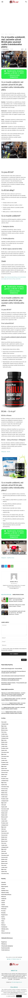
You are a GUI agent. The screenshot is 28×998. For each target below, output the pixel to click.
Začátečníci (4, 926)
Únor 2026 (3, 722)
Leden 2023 (4, 746)
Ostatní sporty (4, 906)
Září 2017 (3, 829)
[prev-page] (2, 618)
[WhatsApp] (12, 566)
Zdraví (3, 930)
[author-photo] (14, 579)
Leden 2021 (4, 760)
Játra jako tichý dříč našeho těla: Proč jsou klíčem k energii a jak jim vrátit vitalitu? (13, 672)
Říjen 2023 (3, 740)
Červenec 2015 (5, 873)
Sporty (3, 916)
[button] (2, 2)
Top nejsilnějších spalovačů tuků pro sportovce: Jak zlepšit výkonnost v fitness (17, 612)
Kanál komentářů (5, 948)
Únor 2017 (3, 843)
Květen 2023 (4, 742)
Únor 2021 (3, 758)
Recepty (3, 912)
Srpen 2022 (4, 750)
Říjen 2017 (3, 827)
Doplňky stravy (11, 34)
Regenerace (4, 914)
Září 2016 (3, 851)
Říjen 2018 (3, 802)
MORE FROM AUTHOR (18, 594)
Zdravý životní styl (5, 933)
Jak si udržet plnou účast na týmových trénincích (13, 675)
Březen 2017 (4, 841)
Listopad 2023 (4, 738)
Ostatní (3, 900)
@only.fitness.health (14, 959)
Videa (2, 920)
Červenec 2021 (5, 756)
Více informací (14, 992)
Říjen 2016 (3, 849)
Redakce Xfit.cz (6, 49)
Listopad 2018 (4, 800)
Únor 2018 (3, 819)
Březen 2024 (4, 730)
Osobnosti (3, 898)
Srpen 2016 (4, 853)
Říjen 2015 (3, 869)
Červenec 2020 (5, 770)
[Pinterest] (9, 566)
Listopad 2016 (4, 847)
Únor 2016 (3, 865)
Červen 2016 (4, 857)
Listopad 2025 (4, 724)
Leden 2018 (4, 821)
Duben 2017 (4, 839)
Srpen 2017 (4, 831)
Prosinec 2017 (4, 823)
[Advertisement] (14, 18)
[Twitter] (5, 566)
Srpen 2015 (4, 871)
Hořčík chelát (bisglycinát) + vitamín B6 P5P (11, 668)
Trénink (3, 918)
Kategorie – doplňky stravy (7, 557)
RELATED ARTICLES (6, 594)
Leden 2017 (4, 845)
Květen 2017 (4, 837)
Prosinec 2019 (4, 778)
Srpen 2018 (4, 806)
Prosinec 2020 (4, 762)
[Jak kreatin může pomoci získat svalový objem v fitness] (4, 606)
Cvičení (3, 888)
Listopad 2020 (4, 764)
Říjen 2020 (3, 766)
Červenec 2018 (5, 808)
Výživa (6, 34)
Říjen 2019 (3, 782)
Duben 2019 (4, 792)
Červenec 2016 (5, 855)
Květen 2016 (4, 859)
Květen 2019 (4, 790)
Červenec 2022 (5, 752)
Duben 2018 (4, 814)
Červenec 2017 (5, 833)
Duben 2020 (4, 774)
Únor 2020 (3, 776)
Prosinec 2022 (4, 748)
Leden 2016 (4, 867)
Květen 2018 (4, 812)
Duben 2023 (4, 744)
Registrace (4, 941)
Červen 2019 (4, 788)
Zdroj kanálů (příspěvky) (7, 945)
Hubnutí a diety (5, 892)
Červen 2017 (4, 835)
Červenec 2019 (5, 786)
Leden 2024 (4, 734)
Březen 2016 (4, 863)
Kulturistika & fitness (6, 894)
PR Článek (3, 908)
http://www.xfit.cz (14, 583)
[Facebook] (2, 566)
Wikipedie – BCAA (5, 451)
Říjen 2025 (3, 726)
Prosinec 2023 (4, 736)
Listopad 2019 (4, 780)
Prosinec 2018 (4, 798)
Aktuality (3, 882)
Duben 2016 (4, 861)
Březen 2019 (4, 794)
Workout (3, 924)
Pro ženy (3, 910)
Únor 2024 (3, 732)
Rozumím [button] (19, 996)
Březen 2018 (4, 817)
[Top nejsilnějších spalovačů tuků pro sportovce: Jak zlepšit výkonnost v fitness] (4, 612)
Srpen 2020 (4, 768)
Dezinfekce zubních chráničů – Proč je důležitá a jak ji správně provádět (14, 683)
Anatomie (3, 884)
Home (2, 34)
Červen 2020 (4, 772)
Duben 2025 (4, 728)
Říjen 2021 (3, 754)
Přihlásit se (4, 943)
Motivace (3, 896)
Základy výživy (4, 928)
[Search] (26, 2)
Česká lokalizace (5, 950)
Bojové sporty (4, 886)
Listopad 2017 (4, 825)
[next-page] (4, 618)
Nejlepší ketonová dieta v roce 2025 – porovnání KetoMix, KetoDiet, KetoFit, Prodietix (16, 600)
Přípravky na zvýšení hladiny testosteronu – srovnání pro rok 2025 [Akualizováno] (11, 679)
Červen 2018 (4, 810)
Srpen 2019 (4, 784)
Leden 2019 (4, 796)
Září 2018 (3, 804)
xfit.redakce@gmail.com (16, 982)
